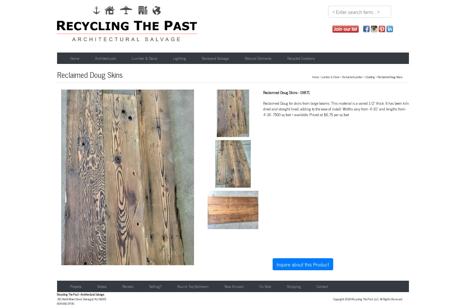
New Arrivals (233, 286)
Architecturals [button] (105, 58)
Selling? (155, 286)
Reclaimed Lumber (352, 76)
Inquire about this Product (303, 264)
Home (74, 58)
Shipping (294, 286)
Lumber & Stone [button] (144, 58)
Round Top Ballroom (193, 286)
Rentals (127, 286)
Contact (322, 286)
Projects (75, 286)
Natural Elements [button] (258, 58)
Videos (102, 286)
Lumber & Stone (331, 76)
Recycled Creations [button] (301, 58)
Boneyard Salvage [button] (215, 58)
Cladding (370, 76)
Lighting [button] (179, 58)
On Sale (265, 286)
